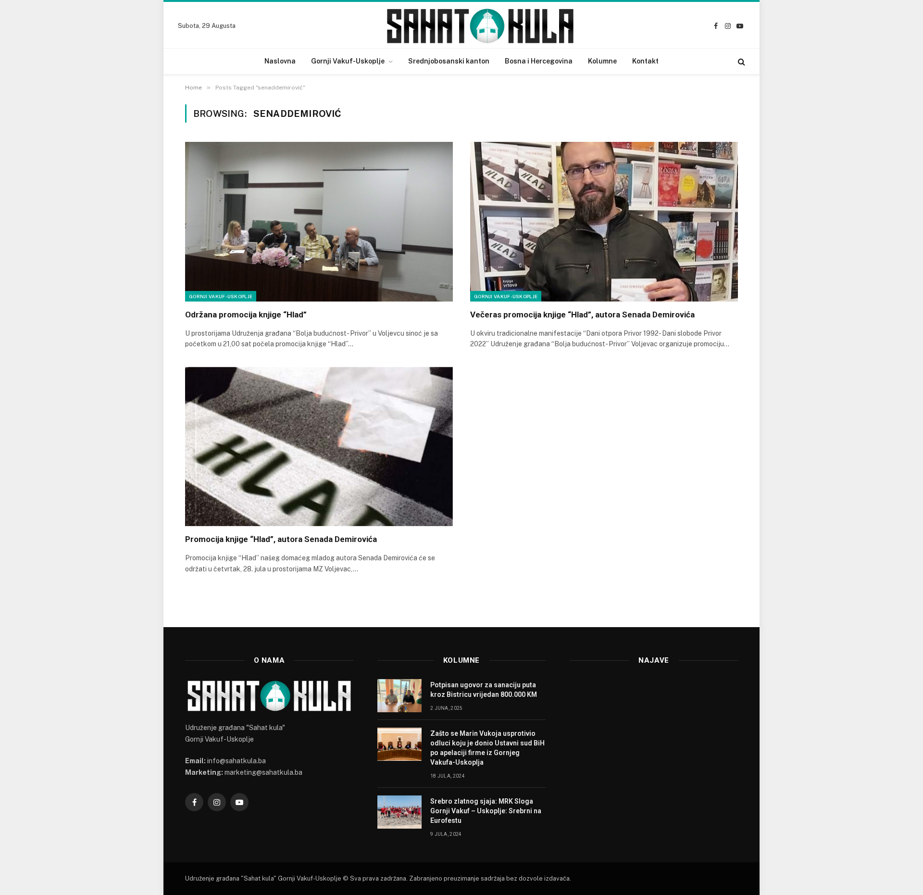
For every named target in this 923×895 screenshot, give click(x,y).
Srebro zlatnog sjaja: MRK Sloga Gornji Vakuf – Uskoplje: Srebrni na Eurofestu (485, 810)
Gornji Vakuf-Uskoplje (348, 61)
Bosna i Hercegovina (539, 61)
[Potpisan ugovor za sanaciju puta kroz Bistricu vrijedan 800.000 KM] (399, 695)
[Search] (740, 61)
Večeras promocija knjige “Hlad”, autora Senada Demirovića (582, 314)
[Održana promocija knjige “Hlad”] (319, 222)
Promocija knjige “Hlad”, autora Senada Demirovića (281, 539)
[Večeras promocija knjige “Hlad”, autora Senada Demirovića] (604, 222)
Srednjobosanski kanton (448, 61)
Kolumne (602, 61)
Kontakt (645, 61)
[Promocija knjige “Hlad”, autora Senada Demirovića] (319, 447)
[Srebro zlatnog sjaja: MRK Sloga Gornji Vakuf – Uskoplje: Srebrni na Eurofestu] (399, 812)
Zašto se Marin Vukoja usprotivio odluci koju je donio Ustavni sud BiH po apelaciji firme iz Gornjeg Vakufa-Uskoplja (487, 748)
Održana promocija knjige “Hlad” (246, 314)
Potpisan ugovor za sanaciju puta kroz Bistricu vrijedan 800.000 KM (483, 689)
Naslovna (280, 61)
